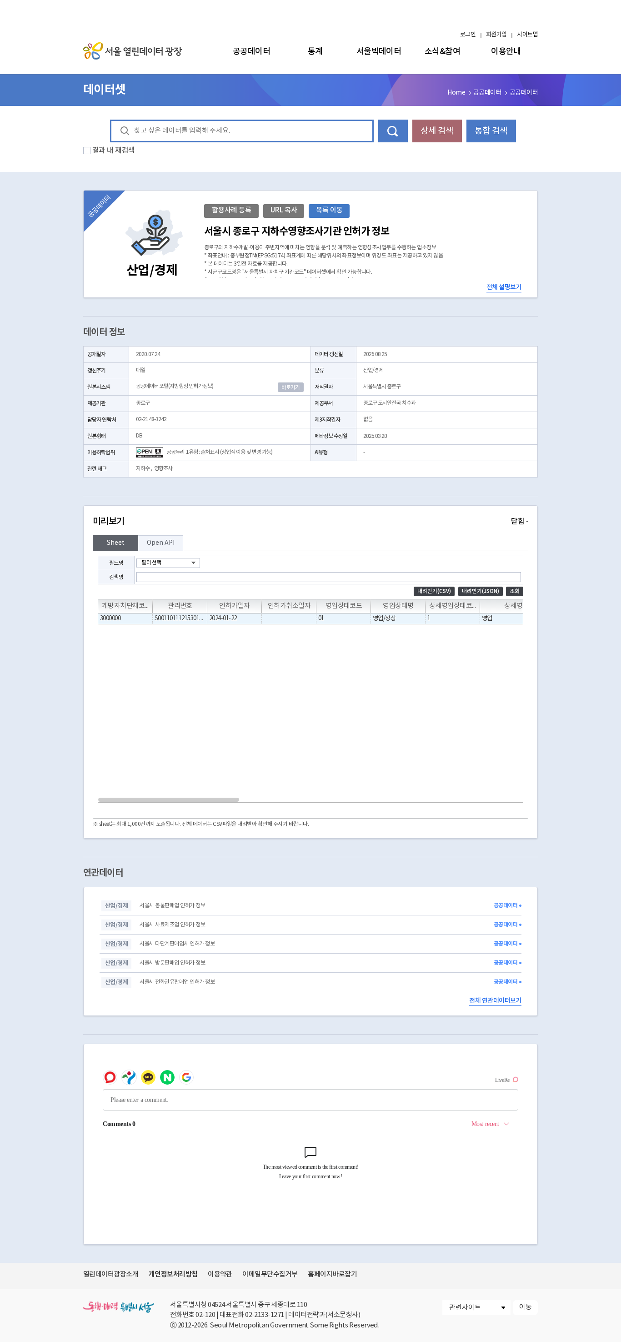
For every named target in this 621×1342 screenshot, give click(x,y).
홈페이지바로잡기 (332, 1274)
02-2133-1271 (264, 1315)
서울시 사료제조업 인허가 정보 (172, 925)
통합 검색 (491, 131)
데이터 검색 (393, 131)
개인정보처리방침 (173, 1274)
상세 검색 (437, 131)
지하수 (143, 469)
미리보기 (310, 521)
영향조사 (163, 469)
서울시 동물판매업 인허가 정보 (172, 906)
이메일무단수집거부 (269, 1274)
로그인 (468, 34)
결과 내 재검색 (113, 150)
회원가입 (496, 34)
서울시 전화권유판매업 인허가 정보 (177, 982)
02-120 (205, 1315)
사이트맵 (527, 34)
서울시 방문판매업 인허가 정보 (172, 963)
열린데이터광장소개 (110, 1274)
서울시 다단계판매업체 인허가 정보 (177, 944)
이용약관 (220, 1274)
